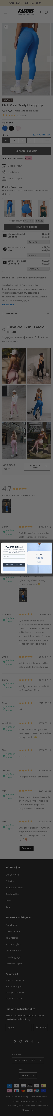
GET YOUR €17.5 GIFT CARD (14, 564)
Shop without (14, 569)
